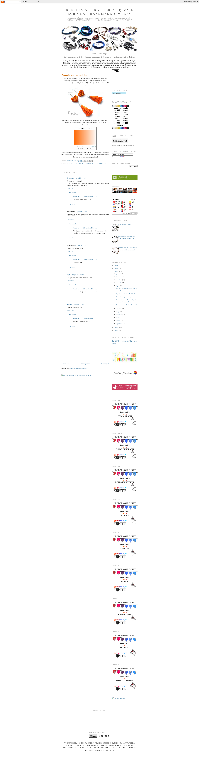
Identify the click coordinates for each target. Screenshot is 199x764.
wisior (136, 341)
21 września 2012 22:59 (90, 228)
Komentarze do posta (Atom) (78, 368)
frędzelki (87, 163)
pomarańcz (81, 165)
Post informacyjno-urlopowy (125, 297)
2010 (116, 330)
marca (118, 318)
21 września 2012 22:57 (90, 196)
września (119, 280)
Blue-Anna (70, 178)
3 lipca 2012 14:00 (81, 212)
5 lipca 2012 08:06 (78, 275)
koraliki (64, 165)
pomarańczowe (92, 165)
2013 (116, 268)
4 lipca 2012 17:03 (81, 245)
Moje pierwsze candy (124, 224)
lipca (118, 286)
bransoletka (126, 340)
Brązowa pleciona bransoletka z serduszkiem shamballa (127, 249)
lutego (118, 321)
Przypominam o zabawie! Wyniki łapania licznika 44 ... (126, 301)
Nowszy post (65, 364)
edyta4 (69, 274)
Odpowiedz (70, 188)
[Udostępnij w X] (88, 161)
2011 (116, 327)
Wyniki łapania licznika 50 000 (126, 294)
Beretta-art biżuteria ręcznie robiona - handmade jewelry (99, 12)
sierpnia (119, 283)
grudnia (119, 274)
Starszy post (105, 364)
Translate (127, 157)
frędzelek (79, 163)
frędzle (95, 163)
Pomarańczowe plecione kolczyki (126, 305)
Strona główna (85, 364)
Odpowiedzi (73, 192)
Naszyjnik (114, 343)
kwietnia (119, 315)
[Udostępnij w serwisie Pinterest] (92, 161)
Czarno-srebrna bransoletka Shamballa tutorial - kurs (126, 237)
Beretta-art (76, 196)
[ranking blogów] (118, 698)
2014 (116, 265)
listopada (119, 277)
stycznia (119, 324)
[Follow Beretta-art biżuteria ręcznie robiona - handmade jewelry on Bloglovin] (119, 95)
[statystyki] (115, 71)
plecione (72, 165)
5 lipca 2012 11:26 (78, 304)
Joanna (69, 304)
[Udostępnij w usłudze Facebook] (90, 161)
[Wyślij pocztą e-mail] (83, 161)
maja (118, 312)
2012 (116, 271)
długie (71, 163)
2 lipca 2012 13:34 (80, 178)
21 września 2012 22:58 (90, 259)
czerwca (119, 309)
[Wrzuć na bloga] (85, 161)
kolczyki (102, 163)
